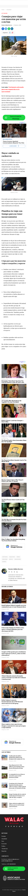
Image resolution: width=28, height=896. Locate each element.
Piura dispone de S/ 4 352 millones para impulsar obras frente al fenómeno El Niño (16, 766)
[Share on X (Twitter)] (6, 28)
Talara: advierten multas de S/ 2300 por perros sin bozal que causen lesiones (16, 805)
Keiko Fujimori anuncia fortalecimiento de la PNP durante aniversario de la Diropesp (12, 701)
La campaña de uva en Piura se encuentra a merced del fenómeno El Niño (17, 776)
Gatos (18, 556)
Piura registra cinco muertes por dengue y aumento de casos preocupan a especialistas (14, 725)
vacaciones (18, 559)
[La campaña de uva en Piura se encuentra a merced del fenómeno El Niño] (4, 776)
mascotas (4, 559)
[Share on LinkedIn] (12, 28)
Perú (3, 841)
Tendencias (5, 848)
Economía (4, 843)
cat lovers (4, 556)
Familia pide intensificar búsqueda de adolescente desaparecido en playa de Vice (17, 757)
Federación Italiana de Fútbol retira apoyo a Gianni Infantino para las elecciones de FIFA (13, 629)
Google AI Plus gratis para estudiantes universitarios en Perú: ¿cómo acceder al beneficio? (14, 653)
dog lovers (12, 556)
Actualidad (4, 13)
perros (11, 559)
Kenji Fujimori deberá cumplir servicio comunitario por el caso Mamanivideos (14, 606)
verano (4, 561)
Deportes (4, 851)
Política (3, 846)
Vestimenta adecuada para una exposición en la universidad (13, 89)
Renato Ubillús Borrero (7, 25)
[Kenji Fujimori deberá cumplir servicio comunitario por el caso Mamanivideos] (14, 596)
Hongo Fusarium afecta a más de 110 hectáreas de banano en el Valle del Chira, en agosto (17, 796)
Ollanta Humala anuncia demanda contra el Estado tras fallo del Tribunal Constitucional (14, 677)
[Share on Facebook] (3, 28)
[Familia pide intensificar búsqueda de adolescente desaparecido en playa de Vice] (4, 757)
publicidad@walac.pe (7, 860)
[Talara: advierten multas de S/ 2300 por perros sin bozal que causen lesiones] (4, 805)
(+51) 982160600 (11, 864)
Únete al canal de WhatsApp (15, 118)
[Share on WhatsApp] (9, 28)
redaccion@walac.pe (13, 859)
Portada (4, 836)
